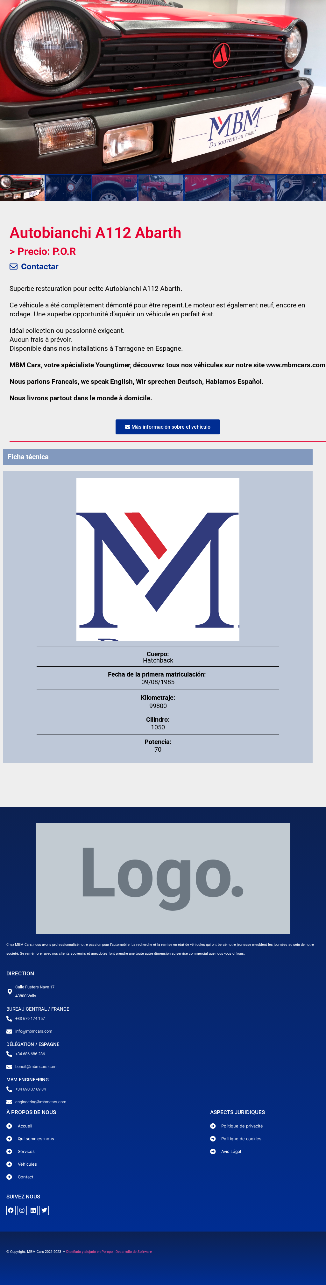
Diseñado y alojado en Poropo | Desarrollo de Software (109, 1252)
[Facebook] (11, 1210)
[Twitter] (44, 1210)
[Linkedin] (33, 1210)
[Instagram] (22, 1210)
